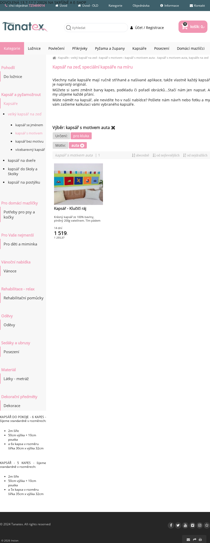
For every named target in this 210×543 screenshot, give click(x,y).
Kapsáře (63, 58)
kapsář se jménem (29, 125)
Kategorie (115, 5)
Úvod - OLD (89, 5)
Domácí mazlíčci (191, 48)
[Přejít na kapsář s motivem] (113, 127)
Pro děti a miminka (20, 243)
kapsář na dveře (22, 160)
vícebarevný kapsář (30, 149)
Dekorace (12, 405)
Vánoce (10, 270)
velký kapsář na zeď (84, 58)
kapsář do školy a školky (22, 171)
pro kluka (81, 135)
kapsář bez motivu (29, 141)
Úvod (63, 5)
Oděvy (9, 324)
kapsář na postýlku (24, 182)
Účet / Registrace (149, 27)
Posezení (11, 351)
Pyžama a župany (110, 48)
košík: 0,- (194, 26)
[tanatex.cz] (54, 58)
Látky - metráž (16, 378)
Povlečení (56, 48)
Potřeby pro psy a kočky (19, 214)
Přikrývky (79, 48)
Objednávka (141, 5)
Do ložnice (13, 76)
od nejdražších (196, 155)
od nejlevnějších (168, 155)
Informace (171, 5)
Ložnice (34, 48)
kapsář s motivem (110, 58)
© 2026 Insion (9, 540)
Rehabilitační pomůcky (24, 297)
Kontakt (199, 5)
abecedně (142, 155)
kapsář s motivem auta (140, 58)
